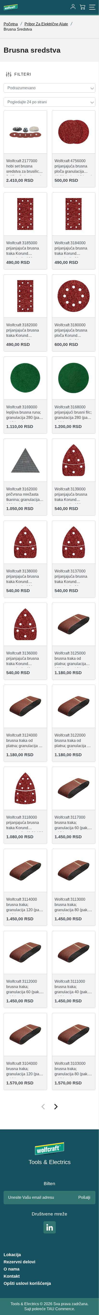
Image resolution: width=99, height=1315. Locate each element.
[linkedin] (49, 1227)
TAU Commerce (60, 1309)
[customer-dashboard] (73, 7)
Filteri (22, 74)
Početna (11, 24)
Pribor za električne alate (46, 24)
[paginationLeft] (55, 1107)
